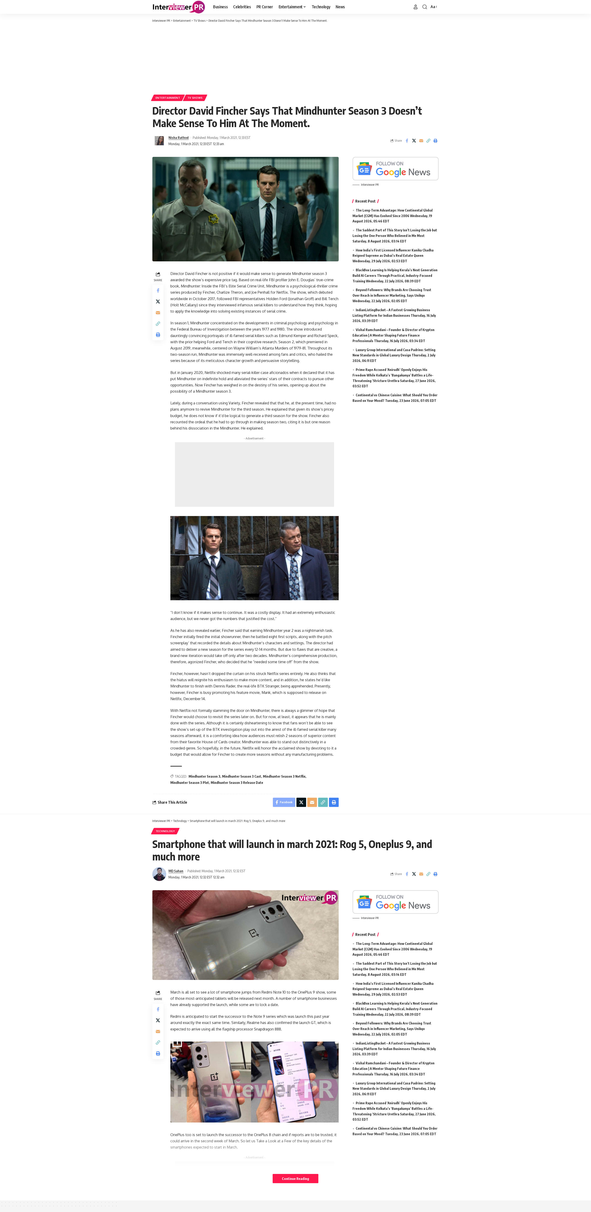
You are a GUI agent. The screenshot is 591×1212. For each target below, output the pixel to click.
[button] (415, 7)
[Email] (421, 140)
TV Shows (195, 97)
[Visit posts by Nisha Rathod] (159, 141)
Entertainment (168, 97)
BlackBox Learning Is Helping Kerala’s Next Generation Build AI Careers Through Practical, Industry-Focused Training (395, 275)
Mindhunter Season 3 (204, 776)
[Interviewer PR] (179, 7)
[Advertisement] (295, 57)
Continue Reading (295, 1178)
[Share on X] (414, 140)
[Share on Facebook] (407, 140)
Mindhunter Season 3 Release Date (237, 783)
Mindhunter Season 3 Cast (241, 776)
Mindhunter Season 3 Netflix (284, 776)
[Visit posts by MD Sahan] (159, 874)
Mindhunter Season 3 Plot (189, 783)
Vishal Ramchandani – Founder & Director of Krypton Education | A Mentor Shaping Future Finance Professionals (393, 335)
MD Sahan (176, 871)
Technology (165, 831)
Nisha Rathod (179, 137)
